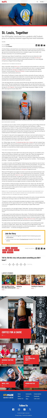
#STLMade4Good (14, 248)
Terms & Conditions (27, 415)
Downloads (36, 396)
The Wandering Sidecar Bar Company (24, 142)
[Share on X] (42, 45)
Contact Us (20, 398)
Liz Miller (7, 44)
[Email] (44, 45)
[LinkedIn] (36, 45)
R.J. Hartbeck (9, 46)
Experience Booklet (19, 71)
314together (5, 250)
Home (19, 394)
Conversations (37, 394)
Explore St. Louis (19, 175)
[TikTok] (24, 409)
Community (28, 394)
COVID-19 (4, 252)
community (11, 250)
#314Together (11, 87)
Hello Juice (17, 66)
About (19, 396)
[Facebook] (39, 45)
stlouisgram (15, 69)
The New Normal (24, 239)
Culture (27, 396)
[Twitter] (30, 409)
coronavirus (16, 250)
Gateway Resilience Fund (29, 218)
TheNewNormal (10, 252)
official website (9, 237)
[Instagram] (19, 409)
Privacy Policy (18, 415)
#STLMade (8, 248)
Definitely (29, 264)
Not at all (4, 264)
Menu (42, 2)
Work (3, 42)
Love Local (36, 398)
